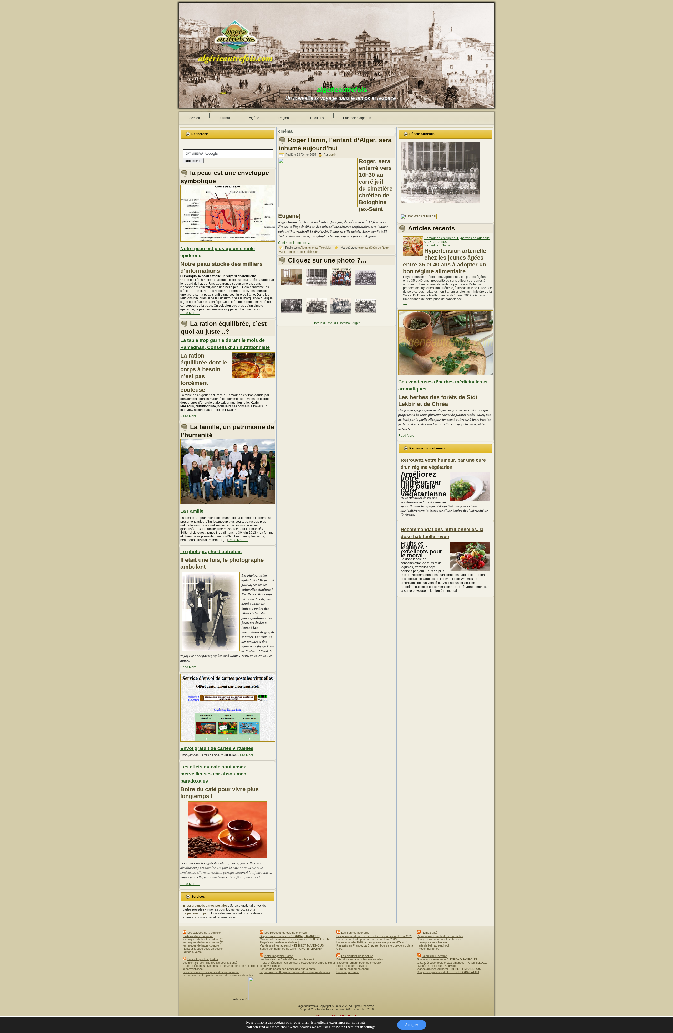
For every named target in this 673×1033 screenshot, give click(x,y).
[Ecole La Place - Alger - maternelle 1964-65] (317, 288)
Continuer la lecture (294, 243)
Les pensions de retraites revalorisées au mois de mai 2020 (374, 936)
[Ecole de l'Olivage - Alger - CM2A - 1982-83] (317, 316)
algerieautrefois (342, 90)
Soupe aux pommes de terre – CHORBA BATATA (291, 948)
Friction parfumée (347, 972)
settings (369, 1027)
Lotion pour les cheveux (351, 965)
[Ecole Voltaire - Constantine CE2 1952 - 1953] (366, 288)
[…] (405, 303)
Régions (284, 118)
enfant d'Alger (296, 251)
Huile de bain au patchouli (352, 968)
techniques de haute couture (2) (203, 942)
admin (332, 154)
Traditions (317, 118)
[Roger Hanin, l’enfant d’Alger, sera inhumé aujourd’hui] (318, 206)
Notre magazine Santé (278, 956)
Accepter (411, 1025)
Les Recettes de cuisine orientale (285, 932)
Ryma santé (429, 932)
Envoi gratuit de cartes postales (205, 905)
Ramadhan (432, 245)
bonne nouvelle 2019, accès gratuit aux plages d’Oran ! (371, 942)
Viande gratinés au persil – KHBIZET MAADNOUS (292, 945)
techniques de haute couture (201, 945)
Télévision (325, 247)
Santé (446, 245)
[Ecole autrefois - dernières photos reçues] (292, 287)
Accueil (194, 118)
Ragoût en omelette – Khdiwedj (279, 942)
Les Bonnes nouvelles (355, 932)
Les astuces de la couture (204, 932)
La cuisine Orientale (434, 956)
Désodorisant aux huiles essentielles (359, 959)
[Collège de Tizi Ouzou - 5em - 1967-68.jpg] (342, 287)
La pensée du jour (196, 913)
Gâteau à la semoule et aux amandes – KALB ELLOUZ (295, 939)
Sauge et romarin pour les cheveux (358, 962)
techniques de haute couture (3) (203, 939)
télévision (312, 251)
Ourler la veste (192, 951)
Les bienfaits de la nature (357, 956)
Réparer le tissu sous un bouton (203, 948)
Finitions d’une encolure (198, 936)
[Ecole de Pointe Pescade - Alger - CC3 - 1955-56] (342, 316)
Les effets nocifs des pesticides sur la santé (211, 972)
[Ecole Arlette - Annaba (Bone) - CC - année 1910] (292, 316)
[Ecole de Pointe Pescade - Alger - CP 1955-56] (366, 316)
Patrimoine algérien (357, 118)
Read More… (190, 313)
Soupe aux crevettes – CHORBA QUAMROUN (290, 936)
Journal (224, 118)
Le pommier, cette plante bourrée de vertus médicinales (218, 975)
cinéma (313, 247)
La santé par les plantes (202, 959)
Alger (303, 247)
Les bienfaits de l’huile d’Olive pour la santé (210, 962)
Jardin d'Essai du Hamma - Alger (336, 323)
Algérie (254, 118)
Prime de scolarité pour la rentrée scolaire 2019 (366, 939)
